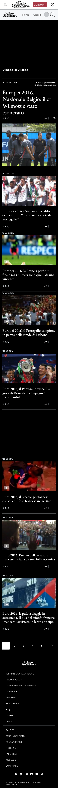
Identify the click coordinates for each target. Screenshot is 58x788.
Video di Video (15, 70)
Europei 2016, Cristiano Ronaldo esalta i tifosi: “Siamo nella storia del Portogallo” (27, 215)
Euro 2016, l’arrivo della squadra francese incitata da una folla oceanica (28, 557)
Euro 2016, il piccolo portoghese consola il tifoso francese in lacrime (26, 498)
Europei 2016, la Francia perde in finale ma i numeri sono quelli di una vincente (28, 274)
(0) (54, 118)
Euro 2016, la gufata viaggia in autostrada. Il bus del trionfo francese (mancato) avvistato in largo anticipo (28, 617)
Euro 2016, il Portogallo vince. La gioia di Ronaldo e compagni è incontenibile (26, 392)
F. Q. (6, 118)
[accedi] (52, 5)
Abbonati (40, 4)
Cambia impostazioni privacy (21, 685)
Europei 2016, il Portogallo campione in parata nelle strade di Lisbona (28, 332)
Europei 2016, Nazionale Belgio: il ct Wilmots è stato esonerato (26, 102)
